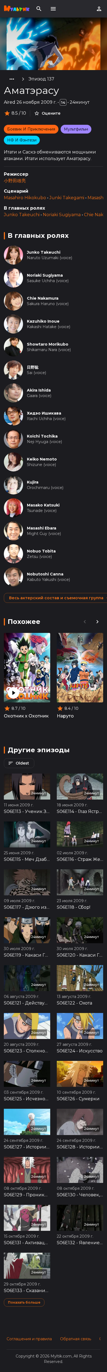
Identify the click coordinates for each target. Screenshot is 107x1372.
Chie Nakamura (42, 298)
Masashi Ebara (41, 528)
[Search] (39, 9)
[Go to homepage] (16, 8)
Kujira (32, 482)
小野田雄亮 (15, 180)
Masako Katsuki (43, 505)
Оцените (51, 113)
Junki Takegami (66, 197)
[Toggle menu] (53, 9)
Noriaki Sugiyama (62, 214)
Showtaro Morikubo (47, 344)
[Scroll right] (97, 621)
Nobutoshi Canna (45, 574)
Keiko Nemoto (42, 459)
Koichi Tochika (42, 436)
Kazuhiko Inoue (43, 321)
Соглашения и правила (29, 1338)
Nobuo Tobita (41, 551)
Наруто (65, 716)
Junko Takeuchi (22, 214)
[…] (12, 79)
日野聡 (32, 367)
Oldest (22, 763)
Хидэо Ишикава (44, 413)
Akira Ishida (39, 390)
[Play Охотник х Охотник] (13, 693)
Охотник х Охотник (26, 716)
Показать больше (24, 1302)
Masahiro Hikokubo (25, 197)
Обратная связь (75, 1338)
